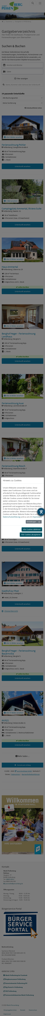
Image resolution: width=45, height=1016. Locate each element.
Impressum (37, 517)
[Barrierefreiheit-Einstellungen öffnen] (41, 512)
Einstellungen (31, 522)
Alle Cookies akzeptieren (31, 534)
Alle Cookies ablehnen (32, 529)
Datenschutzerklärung (11, 517)
